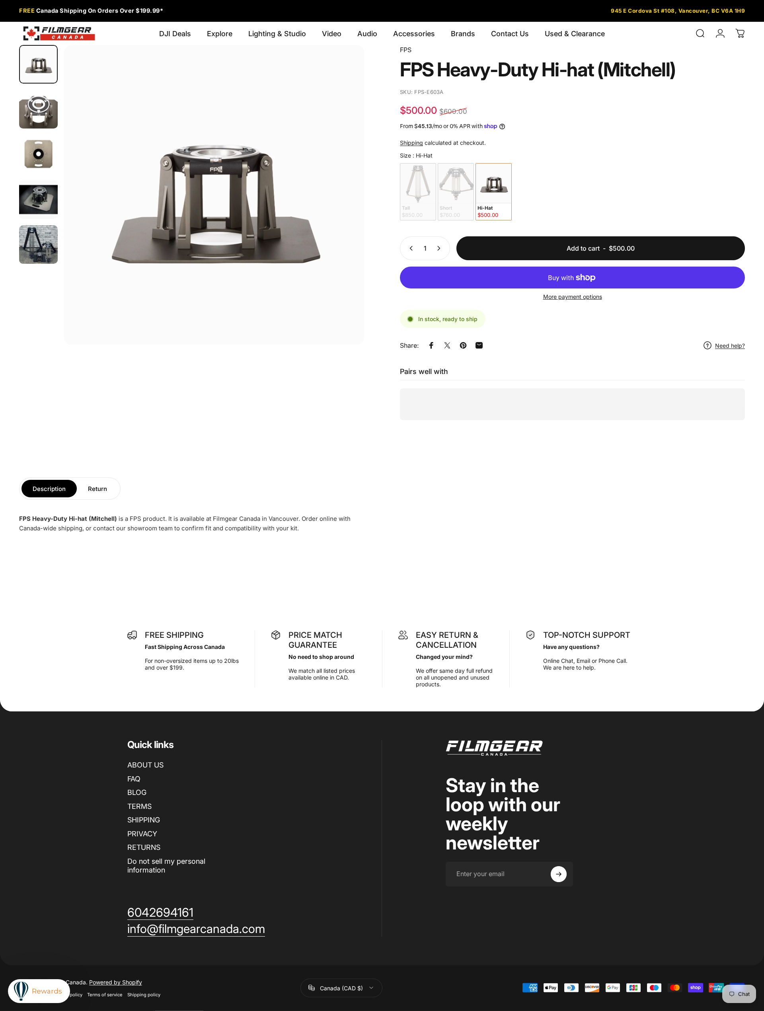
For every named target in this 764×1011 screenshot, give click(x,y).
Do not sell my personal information (166, 866)
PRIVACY (142, 834)
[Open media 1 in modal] (214, 195)
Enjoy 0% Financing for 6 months (98, 10)
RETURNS (143, 847)
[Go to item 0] (38, 64)
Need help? (730, 345)
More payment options (572, 296)
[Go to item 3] (38, 154)
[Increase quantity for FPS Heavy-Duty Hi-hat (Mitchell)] (440, 248)
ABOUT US (145, 765)
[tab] (49, 488)
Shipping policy (143, 994)
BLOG (136, 792)
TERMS (139, 806)
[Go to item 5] (38, 244)
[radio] (418, 191)
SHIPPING (143, 820)
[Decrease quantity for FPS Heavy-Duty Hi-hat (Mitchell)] (409, 248)
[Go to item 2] (38, 109)
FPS (405, 50)
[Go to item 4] (38, 199)
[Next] (343, 214)
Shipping (411, 142)
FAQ (133, 779)
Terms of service (105, 994)
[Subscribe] (559, 874)
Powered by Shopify (115, 981)
